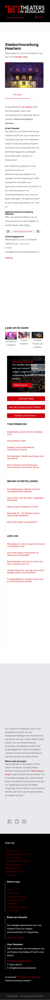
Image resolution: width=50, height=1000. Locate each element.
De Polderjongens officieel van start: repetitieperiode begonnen (23, 490)
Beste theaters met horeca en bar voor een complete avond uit (25, 562)
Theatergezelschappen (17, 907)
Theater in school (13, 865)
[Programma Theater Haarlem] (23, 231)
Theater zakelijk (12, 868)
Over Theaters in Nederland (17, 861)
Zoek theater (13, 893)
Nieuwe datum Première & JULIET (22, 507)
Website (9, 258)
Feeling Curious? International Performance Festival (20, 448)
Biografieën (12, 903)
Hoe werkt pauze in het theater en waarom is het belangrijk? (23, 554)
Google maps (21, 57)
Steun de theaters (13, 858)
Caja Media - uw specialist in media (25, 996)
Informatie (17, 95)
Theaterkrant (12, 910)
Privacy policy (11, 875)
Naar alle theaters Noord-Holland (25, 407)
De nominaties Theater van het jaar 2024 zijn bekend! (25, 457)
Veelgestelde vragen (14, 871)
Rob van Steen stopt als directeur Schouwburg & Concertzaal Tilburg (23, 466)
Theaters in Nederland (27, 977)
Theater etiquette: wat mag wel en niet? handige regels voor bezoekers (25, 571)
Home (10, 890)
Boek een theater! (15, 937)
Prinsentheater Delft (16, 441)
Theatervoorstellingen (17, 897)
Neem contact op (13, 851)
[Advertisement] (25, 698)
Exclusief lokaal (26, 398)
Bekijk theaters (20, 385)
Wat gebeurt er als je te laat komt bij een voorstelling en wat (26, 545)
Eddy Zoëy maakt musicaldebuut (22, 522)
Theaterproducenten (16, 900)
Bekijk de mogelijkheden (19, 961)
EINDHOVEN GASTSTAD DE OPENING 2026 (25, 433)
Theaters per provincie (25, 415)
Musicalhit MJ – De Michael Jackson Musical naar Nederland (23, 514)
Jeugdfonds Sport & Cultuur (18, 854)
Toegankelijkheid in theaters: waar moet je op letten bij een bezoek (25, 580)
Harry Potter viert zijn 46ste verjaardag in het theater (25, 499)
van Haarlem (27, 107)
